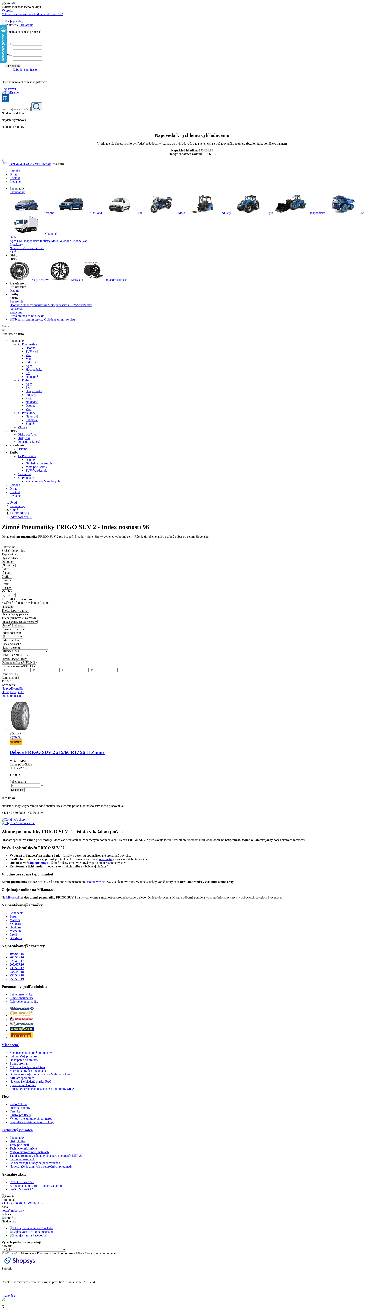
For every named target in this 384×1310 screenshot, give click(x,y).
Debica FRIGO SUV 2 (57, 752)
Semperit (15, 923)
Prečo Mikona (18, 1104)
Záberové (29, 248)
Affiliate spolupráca (22, 1078)
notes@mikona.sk (13, 1210)
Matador (15, 920)
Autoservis (16, 308)
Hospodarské (31, 241)
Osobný (15, 305)
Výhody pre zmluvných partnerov (31, 1118)
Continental (17, 913)
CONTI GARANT (22, 1182)
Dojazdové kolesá (115, 279)
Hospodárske (317, 213)
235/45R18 (17, 971)
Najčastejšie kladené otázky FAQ (31, 1081)
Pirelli (13, 934)
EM (363, 213)
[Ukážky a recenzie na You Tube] (31, 1228)
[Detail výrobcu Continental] (22, 1015)
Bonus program (19, 1063)
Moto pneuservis (59, 305)
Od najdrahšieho (12, 695)
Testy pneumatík (20, 1145)
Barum (14, 916)
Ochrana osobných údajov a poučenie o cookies (40, 1074)
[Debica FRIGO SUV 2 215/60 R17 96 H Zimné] (20, 729)
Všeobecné (10, 1045)
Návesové (16, 248)
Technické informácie (23, 1148)
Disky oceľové (40, 279)
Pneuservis (16, 301)
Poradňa (15, 170)
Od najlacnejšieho (13, 692)
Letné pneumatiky (21, 994)
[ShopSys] (20, 1265)
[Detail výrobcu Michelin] (22, 1025)
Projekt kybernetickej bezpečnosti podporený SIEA (42, 1088)
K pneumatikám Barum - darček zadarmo (36, 1185)
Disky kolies (17, 1141)
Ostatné (14, 290)
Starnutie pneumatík (22, 1159)
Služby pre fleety (20, 1115)
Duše (13, 237)
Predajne (15, 181)
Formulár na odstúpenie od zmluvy (32, 1122)
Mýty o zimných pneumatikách (29, 1152)
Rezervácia (9, 1295)
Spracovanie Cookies (23, 1085)
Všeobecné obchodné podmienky (31, 1052)
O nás (13, 174)
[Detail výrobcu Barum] (22, 1008)
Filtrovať (8, 606)
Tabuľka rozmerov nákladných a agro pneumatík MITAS (46, 1155)
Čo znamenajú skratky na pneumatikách (35, 1163)
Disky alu (77, 279)
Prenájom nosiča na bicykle (27, 316)
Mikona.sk (13, 897)
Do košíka (17, 789)
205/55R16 (17, 957)
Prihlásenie (26, 25)
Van (140, 213)
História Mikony (20, 1107)
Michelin (15, 931)
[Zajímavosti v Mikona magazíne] (31, 1231)
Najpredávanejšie (12, 688)
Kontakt (15, 178)
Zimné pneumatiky (21, 998)
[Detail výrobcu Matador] (22, 1019)
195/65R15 (17, 953)
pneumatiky (106, 859)
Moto (181, 213)
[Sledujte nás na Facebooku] (28, 1235)
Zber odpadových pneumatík (28, 1070)
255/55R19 (17, 979)
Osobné (49, 213)
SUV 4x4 (96, 213)
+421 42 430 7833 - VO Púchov (30, 164)
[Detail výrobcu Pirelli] (21, 1037)
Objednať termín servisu (59, 319)
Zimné (40, 248)
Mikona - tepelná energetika (27, 1067)
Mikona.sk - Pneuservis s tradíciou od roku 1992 (32, 14)
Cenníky (15, 1111)
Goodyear (16, 938)
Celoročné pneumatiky (24, 1001)
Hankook (15, 927)
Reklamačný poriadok (23, 1056)
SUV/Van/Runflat (81, 305)
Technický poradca (17, 1130)
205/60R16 (17, 964)
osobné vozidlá (95, 881)
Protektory (16, 244)
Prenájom (16, 312)
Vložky (14, 251)
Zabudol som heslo (25, 69)
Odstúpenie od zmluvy (24, 1060)
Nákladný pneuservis (34, 305)
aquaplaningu (38, 862)
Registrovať (9, 89)
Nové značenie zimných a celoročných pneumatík (41, 1166)
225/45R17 (17, 961)
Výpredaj (7, 10)
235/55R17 (17, 968)
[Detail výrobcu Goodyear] (22, 1030)
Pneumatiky (17, 192)
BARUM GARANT (23, 1189)
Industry (226, 213)
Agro (270, 213)
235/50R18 (17, 975)
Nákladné (50, 233)
